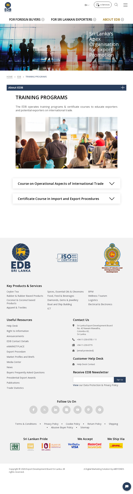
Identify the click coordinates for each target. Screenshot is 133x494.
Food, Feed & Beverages (60, 295)
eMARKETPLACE (15, 346)
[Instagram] (66, 410)
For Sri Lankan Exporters (71, 19)
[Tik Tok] (100, 410)
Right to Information (18, 330)
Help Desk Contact (86, 364)
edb (19, 76)
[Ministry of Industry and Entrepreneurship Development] (112, 258)
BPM (90, 291)
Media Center (14, 362)
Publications (13, 382)
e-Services (104, 4)
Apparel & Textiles (17, 307)
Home (10, 76)
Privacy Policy (51, 423)
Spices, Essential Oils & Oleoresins (65, 291)
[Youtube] (77, 410)
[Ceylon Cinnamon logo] (30, 447)
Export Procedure (16, 351)
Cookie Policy (73, 423)
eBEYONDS (118, 468)
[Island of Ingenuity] (51, 446)
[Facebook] (33, 410)
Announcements (15, 336)
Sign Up (120, 380)
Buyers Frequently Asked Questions (26, 372)
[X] (44, 410)
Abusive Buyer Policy (62, 427)
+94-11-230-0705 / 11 (87, 339)
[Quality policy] (66, 257)
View (76, 385)
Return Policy (94, 423)
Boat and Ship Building (59, 304)
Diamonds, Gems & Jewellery (62, 300)
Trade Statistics (15, 387)
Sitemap (84, 427)
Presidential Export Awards (21, 377)
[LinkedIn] (55, 410)
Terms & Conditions (26, 423)
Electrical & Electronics (100, 304)
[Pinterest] (89, 410)
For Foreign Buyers (25, 19)
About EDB (111, 19)
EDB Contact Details (18, 341)
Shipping (113, 423)
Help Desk (12, 325)
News (10, 367)
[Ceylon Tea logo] (15, 446)
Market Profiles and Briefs (20, 356)
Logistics (93, 300)
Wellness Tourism (97, 295)
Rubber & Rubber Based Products (25, 295)
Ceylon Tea (13, 291)
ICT (49, 308)
